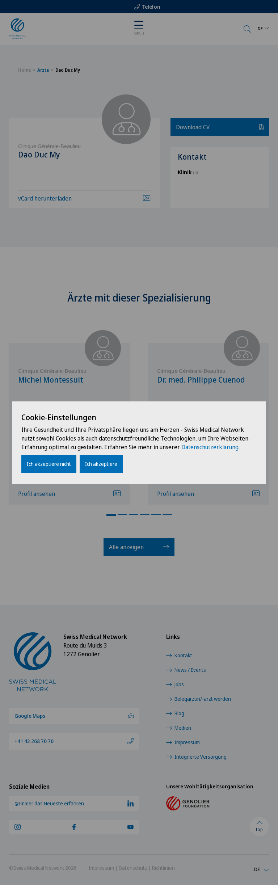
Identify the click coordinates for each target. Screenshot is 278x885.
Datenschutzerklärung (210, 447)
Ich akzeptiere (101, 463)
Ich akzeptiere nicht (49, 463)
